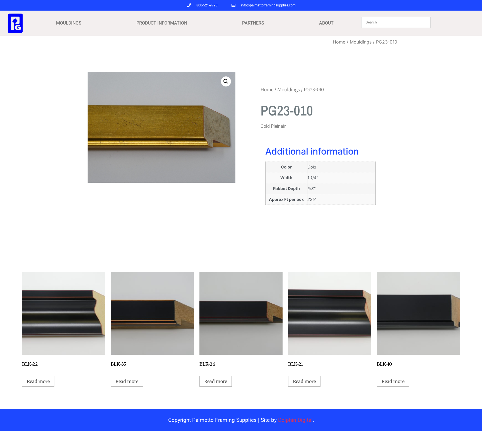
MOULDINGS (68, 23)
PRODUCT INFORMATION (161, 23)
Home (339, 42)
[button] (226, 81)
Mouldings (361, 42)
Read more (38, 381)
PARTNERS (253, 23)
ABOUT (326, 23)
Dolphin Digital (295, 420)
